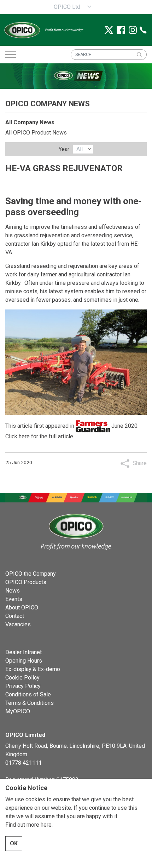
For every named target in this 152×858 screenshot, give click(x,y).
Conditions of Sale (28, 694)
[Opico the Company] (43, 30)
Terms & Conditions (29, 703)
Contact (14, 616)
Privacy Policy (23, 686)
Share (140, 463)
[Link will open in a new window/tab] (108, 30)
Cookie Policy (22, 677)
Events (13, 599)
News (12, 590)
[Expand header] (10, 54)
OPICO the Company (30, 573)
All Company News (29, 122)
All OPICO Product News (36, 132)
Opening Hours (23, 660)
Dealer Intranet (23, 652)
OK (14, 843)
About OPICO (21, 607)
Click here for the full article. (39, 436)
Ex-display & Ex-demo (32, 669)
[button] (139, 55)
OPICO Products (25, 582)
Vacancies (18, 624)
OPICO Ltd (67, 7)
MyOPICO (17, 711)
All (79, 149)
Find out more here (28, 824)
